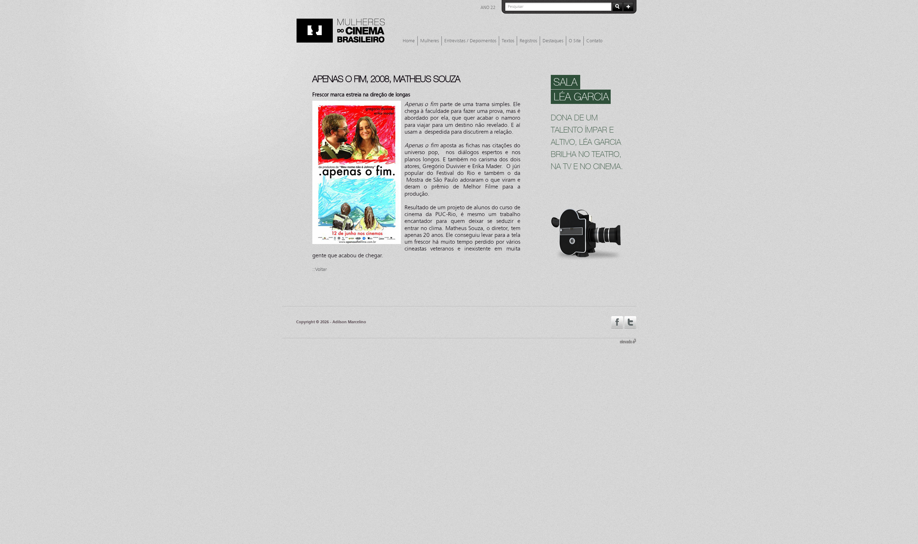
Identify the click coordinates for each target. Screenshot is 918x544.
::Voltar (319, 269)
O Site (575, 41)
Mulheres (429, 41)
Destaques (553, 41)
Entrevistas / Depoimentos (470, 41)
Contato (594, 41)
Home (409, 41)
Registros (528, 41)
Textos (508, 41)
